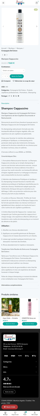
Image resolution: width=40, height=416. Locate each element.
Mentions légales (19, 401)
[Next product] (7, 55)
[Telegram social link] (18, 96)
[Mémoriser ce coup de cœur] (17, 299)
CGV (8, 403)
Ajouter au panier (17, 76)
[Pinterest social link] (14, 96)
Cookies (28, 401)
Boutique (12, 48)
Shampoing (32, 92)
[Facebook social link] (9, 96)
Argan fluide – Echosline (10, 318)
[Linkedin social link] (16, 96)
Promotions (23, 92)
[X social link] (11, 96)
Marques (20, 48)
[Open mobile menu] (3, 3)
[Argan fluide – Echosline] (10, 307)
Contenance (5, 67)
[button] (3, 26)
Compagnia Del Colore (9, 51)
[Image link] (9, 337)
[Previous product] (2, 55)
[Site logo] (20, 3)
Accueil (4, 48)
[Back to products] (5, 55)
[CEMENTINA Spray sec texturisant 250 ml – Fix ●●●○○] (30, 307)
